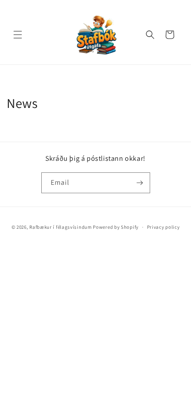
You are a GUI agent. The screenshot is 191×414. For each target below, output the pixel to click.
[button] (18, 34)
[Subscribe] (140, 182)
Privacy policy (163, 227)
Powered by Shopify (116, 227)
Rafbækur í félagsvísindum (60, 227)
